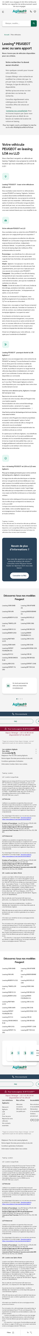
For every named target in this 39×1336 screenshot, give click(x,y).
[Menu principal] (3, 12)
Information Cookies (8, 764)
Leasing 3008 (8, 645)
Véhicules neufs (21, 1109)
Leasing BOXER (9, 633)
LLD (3, 1114)
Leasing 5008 (27, 623)
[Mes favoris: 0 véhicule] (35, 12)
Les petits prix (20, 1111)
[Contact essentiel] (31, 12)
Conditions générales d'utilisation (12, 761)
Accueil (6, 35)
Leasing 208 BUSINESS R (10, 659)
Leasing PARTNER (8, 640)
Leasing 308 (27, 645)
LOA (3, 1112)
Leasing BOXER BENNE (28, 612)
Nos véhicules (16, 35)
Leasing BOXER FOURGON (26, 634)
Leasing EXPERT (28, 663)
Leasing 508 (8, 611)
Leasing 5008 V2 (9, 629)
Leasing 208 (27, 639)
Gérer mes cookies (21, 764)
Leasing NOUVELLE (27, 618)
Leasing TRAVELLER (9, 624)
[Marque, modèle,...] (34, 23)
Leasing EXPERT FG (9, 668)
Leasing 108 (26, 654)
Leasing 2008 (8, 605)
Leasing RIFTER (28, 667)
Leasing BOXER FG (10, 617)
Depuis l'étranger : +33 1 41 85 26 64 (19, 733)
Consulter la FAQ (19, 575)
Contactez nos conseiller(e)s (16, 111)
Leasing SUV (7, 654)
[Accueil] (19, 11)
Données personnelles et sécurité (21, 758)
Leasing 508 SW (28, 629)
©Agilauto (5, 755)
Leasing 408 (8, 663)
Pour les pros (6, 1116)
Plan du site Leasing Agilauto (18, 755)
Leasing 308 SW (28, 658)
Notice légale (6, 758)
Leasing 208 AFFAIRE (28, 606)
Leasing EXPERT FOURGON (7, 649)
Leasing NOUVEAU (29, 648)
